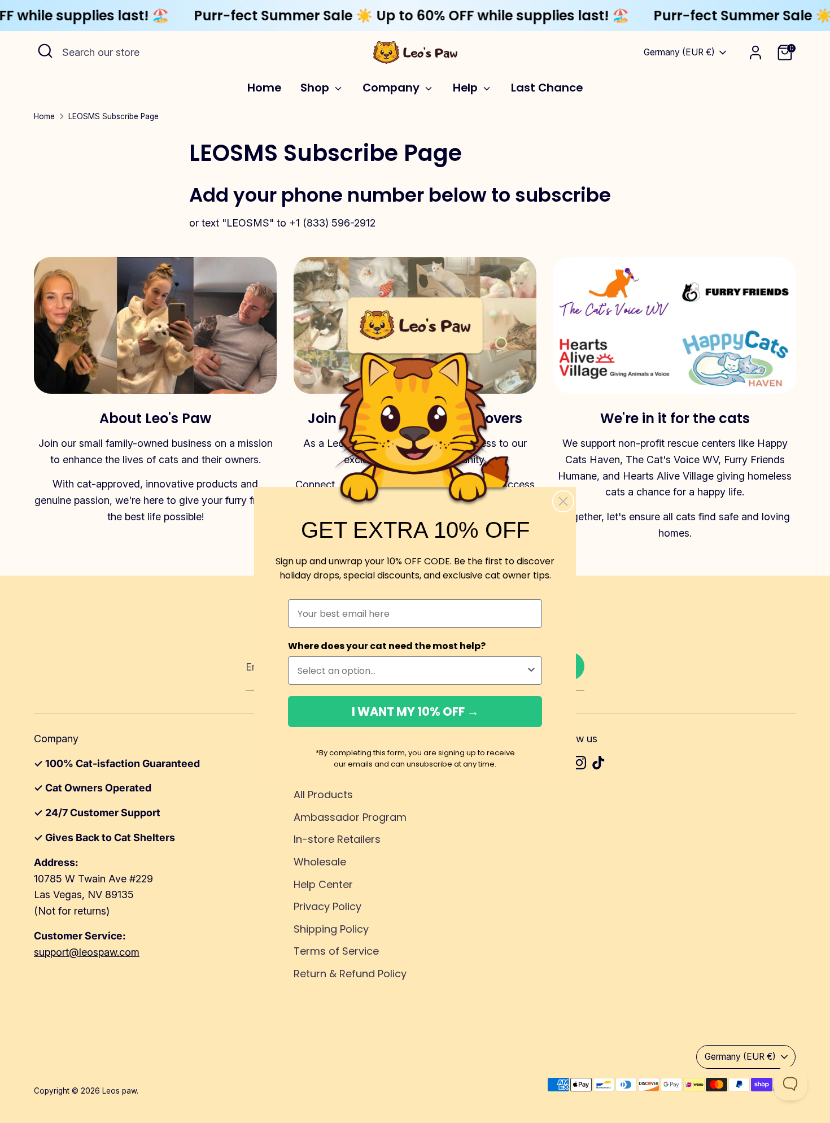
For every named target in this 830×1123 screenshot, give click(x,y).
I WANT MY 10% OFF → (415, 711)
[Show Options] (531, 670)
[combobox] (412, 670)
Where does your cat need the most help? (387, 645)
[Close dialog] (563, 501)
